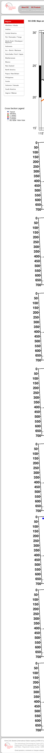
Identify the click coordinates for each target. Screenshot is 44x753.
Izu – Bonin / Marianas (13, 50)
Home (6, 741)
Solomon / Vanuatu (12, 85)
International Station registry (26, 741)
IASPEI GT (25, 11)
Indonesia (8, 46)
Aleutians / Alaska (11, 25)
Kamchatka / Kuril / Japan (14, 54)
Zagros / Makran (11, 93)
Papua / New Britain (12, 74)
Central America (10, 33)
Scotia (7, 81)
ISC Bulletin (13, 741)
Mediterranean (10, 58)
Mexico (7, 62)
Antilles (8, 29)
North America (10, 70)
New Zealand (9, 66)
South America (10, 89)
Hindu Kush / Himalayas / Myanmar (14, 41)
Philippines (9, 77)
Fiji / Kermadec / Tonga (13, 37)
